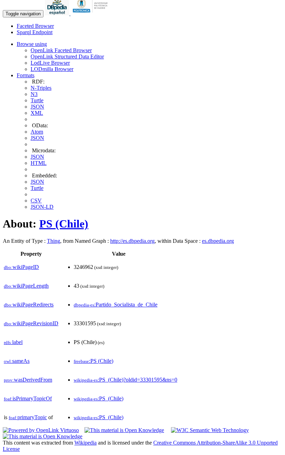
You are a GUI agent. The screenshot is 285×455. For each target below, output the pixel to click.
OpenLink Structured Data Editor (67, 56)
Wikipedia (85, 443)
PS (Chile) (63, 223)
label (13, 342)
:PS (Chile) (93, 361)
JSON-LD (42, 207)
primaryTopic (28, 417)
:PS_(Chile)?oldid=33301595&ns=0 (125, 380)
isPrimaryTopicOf (28, 398)
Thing (53, 241)
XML (37, 113)
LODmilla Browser (52, 69)
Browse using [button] (32, 44)
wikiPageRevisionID (31, 323)
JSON (37, 107)
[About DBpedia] (58, 13)
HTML (39, 163)
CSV (36, 200)
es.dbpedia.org (218, 241)
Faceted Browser (35, 26)
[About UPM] (91, 13)
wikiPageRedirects (29, 305)
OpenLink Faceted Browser (61, 50)
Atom (37, 132)
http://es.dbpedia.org (132, 241)
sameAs (17, 361)
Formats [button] (25, 75)
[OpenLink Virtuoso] (41, 430)
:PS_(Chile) (98, 398)
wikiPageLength (26, 286)
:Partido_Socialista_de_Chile (115, 305)
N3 (34, 94)
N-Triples (41, 88)
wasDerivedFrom (28, 380)
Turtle (37, 100)
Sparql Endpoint (34, 32)
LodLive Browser (50, 63)
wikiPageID (21, 267)
